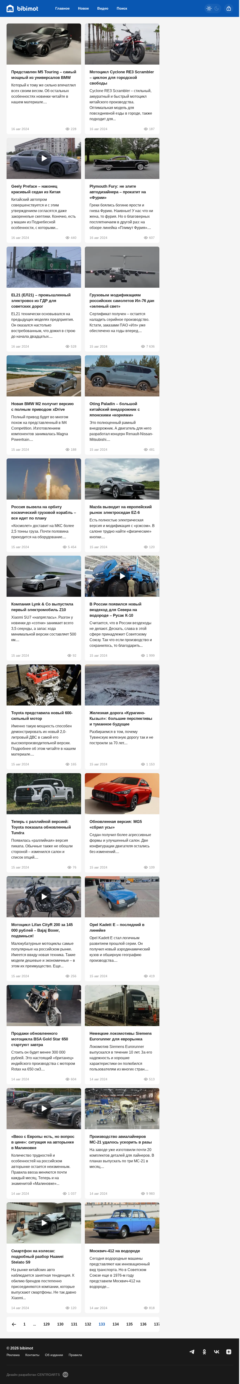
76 (74, 867)
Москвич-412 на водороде (115, 1251)
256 (73, 976)
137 (157, 1324)
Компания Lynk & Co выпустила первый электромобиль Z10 (42, 607)
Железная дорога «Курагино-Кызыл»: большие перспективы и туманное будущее (121, 718)
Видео (102, 8)
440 (73, 238)
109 (152, 867)
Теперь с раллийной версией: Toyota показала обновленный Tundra (41, 827)
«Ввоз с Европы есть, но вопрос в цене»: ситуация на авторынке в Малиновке (42, 1142)
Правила (75, 1355)
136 (143, 1324)
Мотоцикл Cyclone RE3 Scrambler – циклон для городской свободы (122, 77)
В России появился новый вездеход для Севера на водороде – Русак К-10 (115, 610)
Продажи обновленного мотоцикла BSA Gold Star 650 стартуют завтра (39, 1039)
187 (152, 129)
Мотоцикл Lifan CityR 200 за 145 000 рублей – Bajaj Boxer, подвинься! (42, 930)
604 (73, 1079)
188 (73, 449)
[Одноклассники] (204, 1352)
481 (152, 449)
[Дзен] (228, 1352)
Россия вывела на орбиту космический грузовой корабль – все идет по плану (43, 512)
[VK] (216, 1352)
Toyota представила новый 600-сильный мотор (42, 716)
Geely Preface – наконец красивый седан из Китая (35, 189)
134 (115, 1324)
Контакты (32, 1355)
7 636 (150, 346)
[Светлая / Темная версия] (212, 8)
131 (74, 1324)
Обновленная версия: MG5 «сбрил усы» (116, 824)
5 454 (72, 547)
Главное (62, 8)
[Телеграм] (192, 1352)
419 (152, 976)
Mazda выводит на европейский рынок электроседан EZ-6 (121, 509)
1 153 (150, 764)
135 (129, 1324)
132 (88, 1324)
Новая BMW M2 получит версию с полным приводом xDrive (42, 407)
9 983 (150, 1193)
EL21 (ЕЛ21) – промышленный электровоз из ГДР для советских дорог (41, 301)
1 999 (150, 655)
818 (152, 1308)
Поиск (122, 8)
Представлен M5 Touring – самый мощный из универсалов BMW (43, 75)
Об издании (54, 1355)
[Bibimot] (22, 8)
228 (73, 129)
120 (152, 547)
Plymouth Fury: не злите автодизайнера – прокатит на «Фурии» (118, 192)
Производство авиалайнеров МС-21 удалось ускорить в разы (121, 1139)
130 (60, 1324)
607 (152, 238)
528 (73, 346)
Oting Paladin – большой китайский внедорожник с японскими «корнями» (115, 409)
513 (152, 1079)
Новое (83, 8)
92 (74, 655)
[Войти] (228, 8)
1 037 (72, 1193)
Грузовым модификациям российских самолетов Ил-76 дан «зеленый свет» (122, 301)
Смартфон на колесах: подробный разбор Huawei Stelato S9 (37, 1256)
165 (73, 764)
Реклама (13, 1355)
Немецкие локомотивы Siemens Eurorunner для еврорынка (121, 1036)
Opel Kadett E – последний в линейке (117, 928)
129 (46, 1324)
